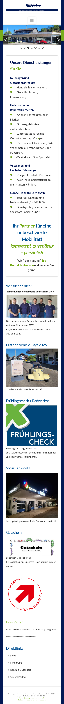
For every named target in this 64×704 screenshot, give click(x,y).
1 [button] (21, 48)
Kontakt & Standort (20, 669)
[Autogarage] (32, 6)
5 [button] (35, 48)
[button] (5, 40)
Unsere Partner (18, 676)
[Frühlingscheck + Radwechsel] (32, 424)
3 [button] (28, 48)
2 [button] (25, 48)
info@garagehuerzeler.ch (31, 698)
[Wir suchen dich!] (32, 303)
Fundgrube (16, 662)
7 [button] (43, 48)
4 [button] (32, 48)
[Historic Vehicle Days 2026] (32, 367)
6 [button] (39, 48)
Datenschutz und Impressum (32, 700)
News (13, 655)
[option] (32, 35)
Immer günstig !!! (15, 621)
